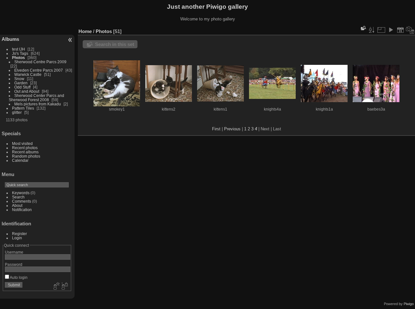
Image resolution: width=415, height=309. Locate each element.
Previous (232, 128)
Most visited (22, 143)
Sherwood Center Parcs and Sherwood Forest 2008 (36, 97)
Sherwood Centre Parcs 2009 (40, 62)
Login (17, 238)
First (216, 128)
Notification (22, 210)
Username (14, 252)
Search (18, 197)
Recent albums (25, 152)
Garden (21, 83)
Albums (10, 39)
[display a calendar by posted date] (400, 30)
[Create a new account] (56, 286)
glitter (17, 112)
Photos (18, 57)
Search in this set (114, 44)
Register (19, 234)
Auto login (18, 277)
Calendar (20, 160)
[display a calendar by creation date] (410, 30)
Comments (21, 201)
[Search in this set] (363, 28)
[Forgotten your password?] (64, 286)
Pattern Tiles (23, 108)
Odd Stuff (22, 87)
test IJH (18, 49)
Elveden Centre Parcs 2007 (38, 70)
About (17, 205)
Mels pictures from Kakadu (37, 104)
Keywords (21, 193)
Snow (19, 79)
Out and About (26, 91)
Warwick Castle (28, 74)
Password (13, 264)
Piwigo (409, 304)
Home (85, 31)
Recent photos (25, 148)
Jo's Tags (20, 53)
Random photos (26, 156)
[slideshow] (390, 30)
